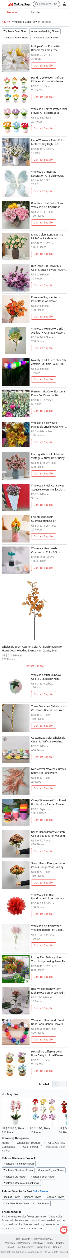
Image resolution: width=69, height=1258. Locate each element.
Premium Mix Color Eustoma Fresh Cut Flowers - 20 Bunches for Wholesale (48, 393)
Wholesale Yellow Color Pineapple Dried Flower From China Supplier (48, 425)
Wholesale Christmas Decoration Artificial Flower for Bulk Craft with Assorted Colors (47, 174)
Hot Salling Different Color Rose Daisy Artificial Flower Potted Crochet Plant (47, 1053)
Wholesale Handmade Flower (18, 1163)
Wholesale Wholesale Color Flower (21, 1183)
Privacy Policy (43, 1247)
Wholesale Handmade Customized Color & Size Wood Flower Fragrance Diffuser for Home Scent (45, 550)
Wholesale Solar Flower (42, 1176)
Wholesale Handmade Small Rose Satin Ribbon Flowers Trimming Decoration (47, 1022)
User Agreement (25, 1247)
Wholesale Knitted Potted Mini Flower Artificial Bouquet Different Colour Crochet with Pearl (49, 111)
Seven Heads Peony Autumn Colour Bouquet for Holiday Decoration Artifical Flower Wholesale (48, 865)
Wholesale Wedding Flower (45, 31)
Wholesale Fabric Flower (16, 37)
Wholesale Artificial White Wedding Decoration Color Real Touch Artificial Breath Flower (47, 928)
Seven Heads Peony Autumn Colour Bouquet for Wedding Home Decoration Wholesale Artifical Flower (48, 834)
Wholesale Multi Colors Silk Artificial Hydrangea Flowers (48, 330)
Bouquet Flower (11, 1196)
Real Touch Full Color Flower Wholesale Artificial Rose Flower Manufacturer (48, 205)
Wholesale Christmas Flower (18, 1170)
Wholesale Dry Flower (14, 1176)
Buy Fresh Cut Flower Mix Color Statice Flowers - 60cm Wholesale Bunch (48, 268)
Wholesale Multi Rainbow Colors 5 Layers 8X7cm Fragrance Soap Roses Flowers (46, 677)
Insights (60, 1243)
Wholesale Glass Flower (46, 37)
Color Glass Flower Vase (16, 1203)
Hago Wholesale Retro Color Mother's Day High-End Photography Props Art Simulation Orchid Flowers (47, 142)
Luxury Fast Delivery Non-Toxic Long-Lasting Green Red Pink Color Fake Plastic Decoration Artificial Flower (49, 959)
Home (5, 1142)
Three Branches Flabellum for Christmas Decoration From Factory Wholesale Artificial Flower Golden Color (48, 708)
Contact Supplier (43, 65)
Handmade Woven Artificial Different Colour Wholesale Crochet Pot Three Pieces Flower (47, 80)
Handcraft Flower (55, 1196)
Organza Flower (32, 1196)
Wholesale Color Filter (14, 31)
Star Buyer (38, 1243)
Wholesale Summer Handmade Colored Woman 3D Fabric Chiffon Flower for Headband (48, 897)
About (10, 1247)
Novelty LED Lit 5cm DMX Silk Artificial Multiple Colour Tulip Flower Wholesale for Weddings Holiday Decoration (48, 362)
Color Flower (30, 1146)
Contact (57, 1247)
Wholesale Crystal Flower (51, 1170)
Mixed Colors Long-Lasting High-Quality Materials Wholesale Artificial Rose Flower (47, 236)
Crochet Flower (41, 1203)
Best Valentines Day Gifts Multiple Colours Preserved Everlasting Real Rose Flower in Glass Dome (48, 991)
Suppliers (36, 12)
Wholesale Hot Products (17, 1243)
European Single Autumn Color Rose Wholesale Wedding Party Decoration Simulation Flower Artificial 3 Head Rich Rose (48, 299)
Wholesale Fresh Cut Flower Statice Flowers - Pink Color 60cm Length (47, 487)
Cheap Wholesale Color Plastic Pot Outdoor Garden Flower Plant (49, 802)
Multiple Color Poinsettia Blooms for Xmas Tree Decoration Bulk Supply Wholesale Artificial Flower (46, 48)
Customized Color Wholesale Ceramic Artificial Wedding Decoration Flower (48, 740)
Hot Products (23, 1239)
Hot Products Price (43, 1239)
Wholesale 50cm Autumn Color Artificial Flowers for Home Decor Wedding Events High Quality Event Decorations (32, 649)
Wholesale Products (28, 1142)
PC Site (49, 1243)
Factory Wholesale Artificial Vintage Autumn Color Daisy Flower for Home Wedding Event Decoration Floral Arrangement (48, 456)
